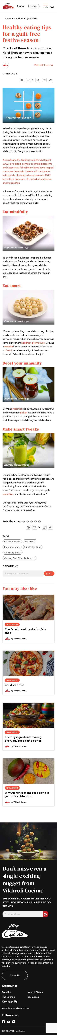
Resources (33, 996)
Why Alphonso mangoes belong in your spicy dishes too (27, 794)
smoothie (8, 494)
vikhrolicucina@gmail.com (15, 1008)
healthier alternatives (33, 342)
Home (8, 18)
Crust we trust (14, 685)
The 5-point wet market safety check (25, 631)
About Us (15, 975)
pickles (24, 412)
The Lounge (8, 996)
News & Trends (35, 992)
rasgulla (8, 346)
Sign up (20, 5)
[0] (28, 80)
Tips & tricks (31, 18)
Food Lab (18, 18)
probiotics (16, 408)
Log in (34, 6)
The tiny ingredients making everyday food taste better (23, 738)
